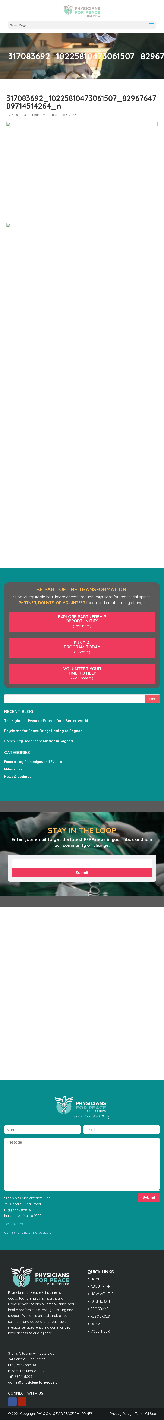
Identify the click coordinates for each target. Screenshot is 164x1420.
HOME (95, 1279)
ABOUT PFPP (100, 1286)
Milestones (13, 769)
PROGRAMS (99, 1309)
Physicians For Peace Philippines (34, 115)
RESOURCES (100, 1316)
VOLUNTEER (100, 1331)
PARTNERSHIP (101, 1301)
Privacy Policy (121, 1413)
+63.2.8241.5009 (16, 1224)
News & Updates (17, 777)
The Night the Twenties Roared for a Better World (46, 721)
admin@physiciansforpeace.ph (28, 1232)
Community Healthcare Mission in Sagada (38, 741)
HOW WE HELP (102, 1294)
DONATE (97, 1324)
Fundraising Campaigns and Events (33, 762)
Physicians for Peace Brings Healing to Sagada (43, 731)
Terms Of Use (145, 1413)
